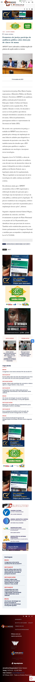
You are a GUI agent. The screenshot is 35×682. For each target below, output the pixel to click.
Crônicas (11, 351)
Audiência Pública (10, 244)
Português (23, 1)
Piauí (13, 373)
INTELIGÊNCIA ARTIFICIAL (16, 364)
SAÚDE (6, 379)
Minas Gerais (22, 369)
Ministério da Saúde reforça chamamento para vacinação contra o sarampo (16, 405)
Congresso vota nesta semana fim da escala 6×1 (13, 563)
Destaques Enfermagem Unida (14, 355)
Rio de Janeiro (19, 376)
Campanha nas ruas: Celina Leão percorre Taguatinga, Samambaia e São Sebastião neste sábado (16, 391)
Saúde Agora (13, 379)
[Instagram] (27, 9)
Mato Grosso (18, 367)
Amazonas (20, 344)
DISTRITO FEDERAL (10, 31)
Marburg (11, 367)
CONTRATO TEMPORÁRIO (11, 350)
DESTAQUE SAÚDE (20, 354)
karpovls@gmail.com (18, 673)
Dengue (14, 353)
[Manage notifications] (31, 678)
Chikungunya (18, 345)
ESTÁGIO (24, 360)
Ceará (12, 345)
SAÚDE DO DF (21, 379)
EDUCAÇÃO (23, 357)
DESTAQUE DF (11, 354)
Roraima (8, 378)
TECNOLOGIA (17, 382)
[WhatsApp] (23, 84)
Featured (22, 361)
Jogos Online (7, 366)
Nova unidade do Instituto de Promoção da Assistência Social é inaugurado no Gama (15, 411)
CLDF (3, 31)
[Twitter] (23, 616)
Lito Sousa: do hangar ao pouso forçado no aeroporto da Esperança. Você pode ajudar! (15, 398)
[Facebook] (24, 9)
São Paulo (23, 378)
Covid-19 (21, 350)
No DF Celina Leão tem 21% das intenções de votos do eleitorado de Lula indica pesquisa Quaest (13, 571)
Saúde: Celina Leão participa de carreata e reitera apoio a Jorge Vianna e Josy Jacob (12, 582)
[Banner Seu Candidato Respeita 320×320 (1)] (17, 270)
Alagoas (13, 344)
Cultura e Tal (24, 351)
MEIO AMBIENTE (13, 369)
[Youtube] (32, 9)
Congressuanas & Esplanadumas (25, 348)
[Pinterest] (19, 84)
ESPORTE (18, 360)
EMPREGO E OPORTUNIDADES (13, 358)
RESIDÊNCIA (11, 376)
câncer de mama (19, 244)
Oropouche (7, 372)
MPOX (11, 370)
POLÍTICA (18, 373)
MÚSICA (17, 370)
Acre (8, 344)
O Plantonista (24, 370)
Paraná (23, 372)
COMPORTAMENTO (14, 347)
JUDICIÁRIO (15, 366)
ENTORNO (24, 358)
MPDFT (28, 244)
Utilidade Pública (22, 383)
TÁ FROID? (24, 381)
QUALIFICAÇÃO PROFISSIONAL (25, 375)
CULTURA (17, 351)
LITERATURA (23, 366)
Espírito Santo (10, 360)
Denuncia (20, 353)
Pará (13, 372)
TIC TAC (24, 382)
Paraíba (17, 372)
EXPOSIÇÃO (15, 361)
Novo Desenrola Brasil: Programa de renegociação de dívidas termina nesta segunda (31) (17, 419)
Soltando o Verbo (16, 381)
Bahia (25, 344)
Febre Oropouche (18, 363)
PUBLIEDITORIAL (12, 375)
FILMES (26, 363)
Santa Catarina (15, 378)
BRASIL (4, 396)
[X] (29, 9)
